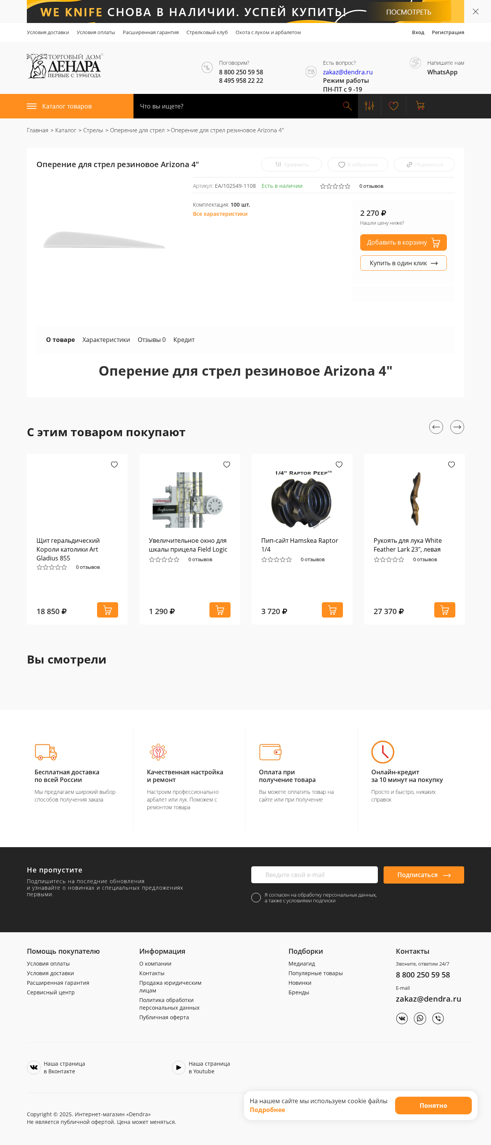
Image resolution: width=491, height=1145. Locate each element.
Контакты (152, 973)
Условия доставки (48, 32)
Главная (37, 130)
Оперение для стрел (137, 130)
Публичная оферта (164, 1017)
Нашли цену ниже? (382, 222)
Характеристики (106, 339)
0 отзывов (371, 185)
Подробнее (267, 1110)
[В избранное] (114, 465)
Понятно (433, 1105)
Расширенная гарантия (151, 32)
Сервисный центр (51, 992)
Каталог (65, 130)
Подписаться (418, 875)
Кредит (183, 339)
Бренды (298, 992)
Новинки (299, 982)
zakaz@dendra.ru (348, 72)
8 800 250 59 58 (423, 974)
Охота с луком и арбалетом (268, 32)
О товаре (60, 339)
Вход (418, 32)
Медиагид (301, 963)
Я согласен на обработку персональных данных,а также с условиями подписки (321, 898)
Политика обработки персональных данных (169, 1003)
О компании (155, 963)
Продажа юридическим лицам (170, 986)
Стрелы (92, 130)
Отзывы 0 (152, 339)
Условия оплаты (96, 32)
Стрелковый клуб (207, 32)
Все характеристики (220, 213)
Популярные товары (315, 973)
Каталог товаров (67, 106)
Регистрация (448, 32)
